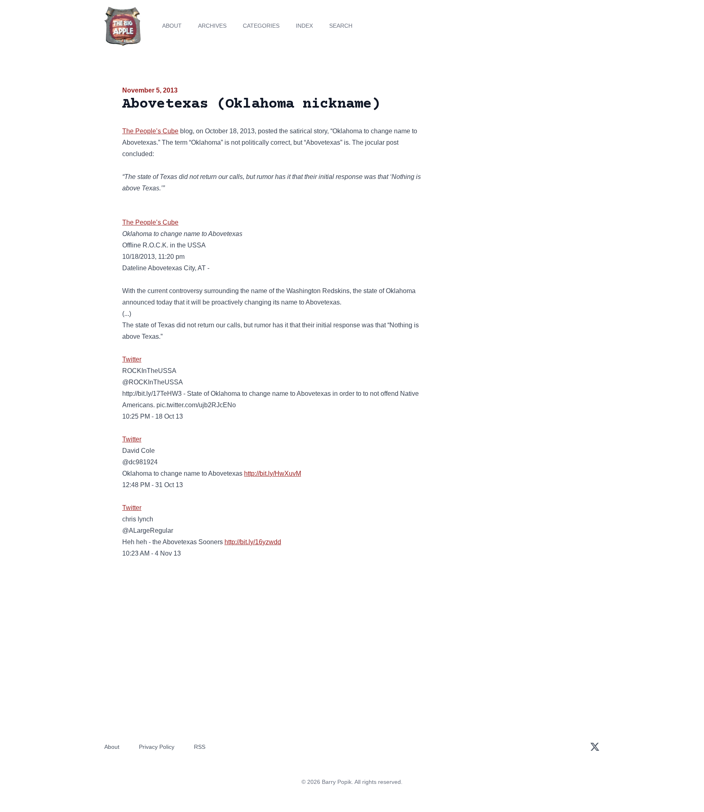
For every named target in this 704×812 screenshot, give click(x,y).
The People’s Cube (150, 131)
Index (304, 25)
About (172, 25)
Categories (261, 25)
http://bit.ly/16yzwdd (252, 541)
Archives (212, 25)
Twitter (131, 359)
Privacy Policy (156, 747)
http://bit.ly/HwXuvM (272, 473)
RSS (199, 747)
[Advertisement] (508, 148)
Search (340, 25)
